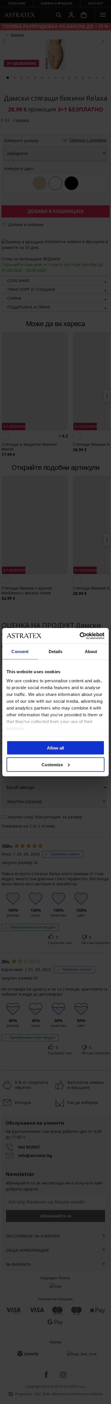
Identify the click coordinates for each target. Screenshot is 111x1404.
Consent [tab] (19, 651)
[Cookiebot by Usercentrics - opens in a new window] (79, 635)
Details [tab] (56, 651)
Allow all (55, 748)
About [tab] (91, 651)
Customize (52, 764)
